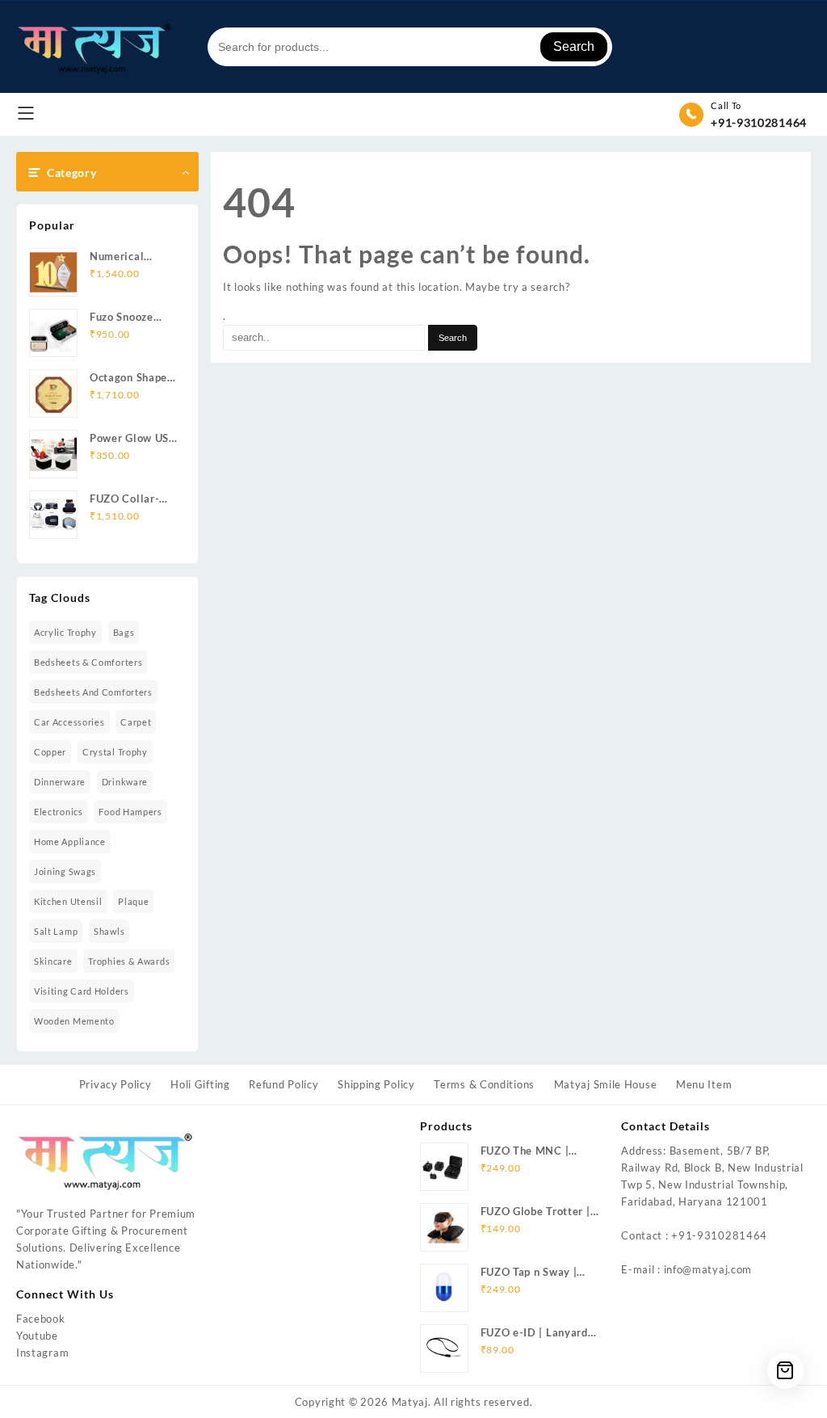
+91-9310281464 (759, 122)
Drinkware (125, 781)
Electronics (58, 811)
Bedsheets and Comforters (93, 692)
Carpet (135, 722)
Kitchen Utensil (68, 901)
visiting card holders (81, 991)
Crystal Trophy (115, 752)
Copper (50, 752)
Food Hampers (130, 811)
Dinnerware (60, 781)
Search (573, 46)
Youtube (37, 1335)
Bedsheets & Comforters (88, 662)
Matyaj (410, 1401)
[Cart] (785, 1371)
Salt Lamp (56, 931)
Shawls (109, 931)
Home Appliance (70, 841)
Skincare (53, 961)
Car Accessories (69, 722)
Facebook (40, 1318)
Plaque (133, 901)
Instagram (42, 1352)
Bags (124, 632)
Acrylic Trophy (65, 632)
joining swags (65, 871)
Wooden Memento (74, 1021)
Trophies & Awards (129, 961)
